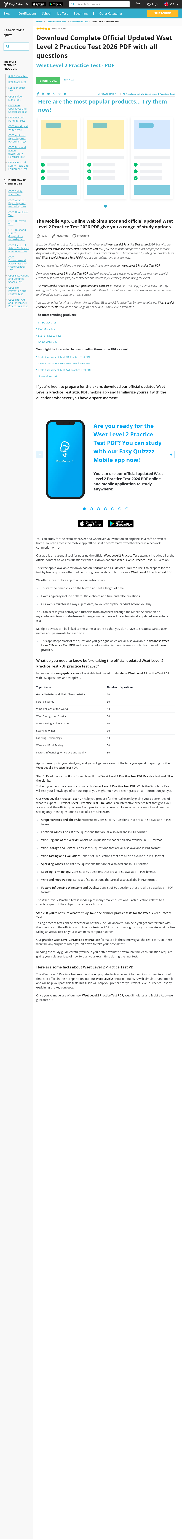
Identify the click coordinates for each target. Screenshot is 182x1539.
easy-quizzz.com (68, 673)
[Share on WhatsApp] (53, 94)
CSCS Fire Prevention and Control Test (17, 291)
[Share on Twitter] (43, 94)
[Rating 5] (49, 28)
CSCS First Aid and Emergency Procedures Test (18, 303)
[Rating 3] (43, 28)
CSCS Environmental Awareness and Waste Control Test (17, 264)
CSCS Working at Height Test (18, 128)
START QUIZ (48, 80)
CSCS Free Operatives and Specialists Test (17, 108)
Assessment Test (79, 21)
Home (39, 21)
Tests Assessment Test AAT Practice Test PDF (64, 370)
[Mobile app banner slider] (84, 508)
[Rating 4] (46, 28)
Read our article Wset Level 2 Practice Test (150, 94)
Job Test (62, 13)
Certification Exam (56, 21)
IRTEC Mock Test (18, 76)
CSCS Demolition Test (18, 214)
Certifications (27, 13)
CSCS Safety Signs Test (15, 98)
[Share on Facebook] (37, 94)
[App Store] (39, 4)
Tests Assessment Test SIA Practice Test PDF (64, 357)
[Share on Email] (48, 94)
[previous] (39, 454)
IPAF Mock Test (17, 82)
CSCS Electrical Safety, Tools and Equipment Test (18, 166)
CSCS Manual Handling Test (16, 119)
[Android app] (121, 523)
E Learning (80, 13)
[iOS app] (90, 523)
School (46, 13)
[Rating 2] (40, 28)
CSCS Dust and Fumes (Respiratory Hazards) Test (17, 152)
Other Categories (110, 13)
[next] (171, 454)
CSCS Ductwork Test (17, 222)
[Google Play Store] (56, 4)
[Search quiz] (16, 47)
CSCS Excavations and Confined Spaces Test (18, 279)
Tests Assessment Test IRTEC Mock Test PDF (64, 363)
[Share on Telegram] (64, 94)
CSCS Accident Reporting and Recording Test (17, 138)
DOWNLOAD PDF (110, 94)
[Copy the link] (59, 94)
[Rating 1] (37, 28)
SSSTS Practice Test (17, 89)
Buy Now (68, 79)
